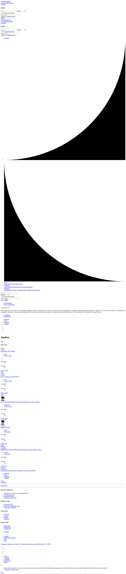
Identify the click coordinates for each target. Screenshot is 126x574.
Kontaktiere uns (8, 504)
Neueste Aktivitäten (27, 287)
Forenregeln (7, 528)
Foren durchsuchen (17, 284)
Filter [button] (2, 341)
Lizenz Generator (5, 427)
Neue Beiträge (8, 284)
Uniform (6, 531)
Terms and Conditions (10, 507)
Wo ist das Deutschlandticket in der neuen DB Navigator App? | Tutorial (20, 402)
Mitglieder (7, 288)
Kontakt (6, 536)
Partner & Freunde (9, 496)
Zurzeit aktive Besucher (10, 290)
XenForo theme (40, 544)
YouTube (6, 519)
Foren (5, 282)
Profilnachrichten (17, 287)
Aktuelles (6, 285)
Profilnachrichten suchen (33, 290)
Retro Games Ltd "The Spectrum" (10, 376)
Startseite (6, 38)
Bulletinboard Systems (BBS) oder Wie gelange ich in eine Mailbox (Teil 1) (21, 449)
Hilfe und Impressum (10, 537)
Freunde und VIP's (9, 495)
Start (5, 539)
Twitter (6, 516)
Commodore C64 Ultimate (8, 351)
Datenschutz (7, 527)
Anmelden (3, 482)
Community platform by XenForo (18, 544)
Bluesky (6, 517)
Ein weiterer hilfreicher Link (11, 506)
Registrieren (4, 485)
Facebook (6, 514)
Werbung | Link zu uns (10, 498)
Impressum (7, 525)
